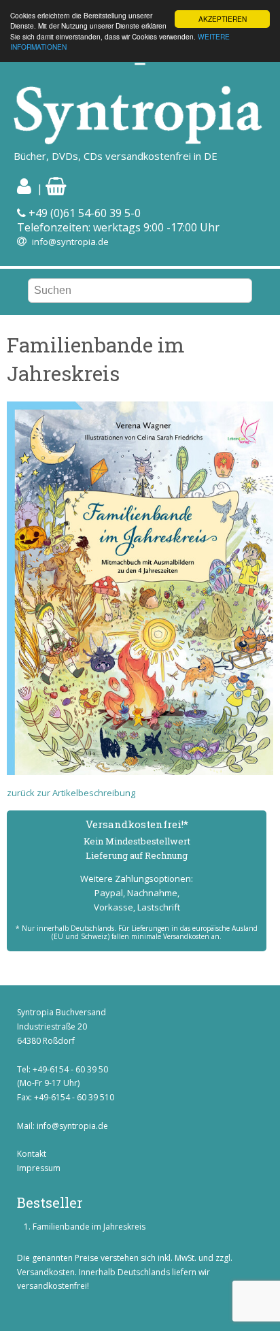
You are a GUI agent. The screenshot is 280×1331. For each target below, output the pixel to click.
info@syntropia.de (70, 241)
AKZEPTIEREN (222, 19)
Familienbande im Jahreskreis (89, 1226)
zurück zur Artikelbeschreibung (71, 793)
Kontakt (31, 1154)
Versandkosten (46, 1272)
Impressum (38, 1168)
